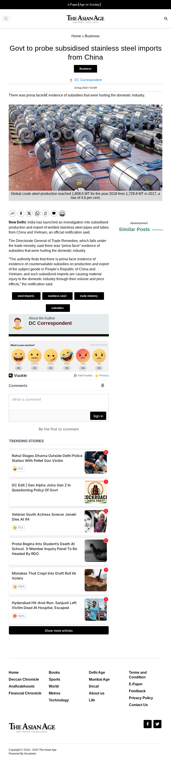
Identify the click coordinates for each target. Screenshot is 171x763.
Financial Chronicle (25, 693)
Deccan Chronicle (24, 679)
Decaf (94, 686)
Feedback (137, 691)
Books (54, 672)
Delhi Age (97, 672)
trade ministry (89, 296)
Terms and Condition (138, 675)
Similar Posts (134, 229)
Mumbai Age (99, 679)
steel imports (26, 296)
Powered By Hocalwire (22, 753)
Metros (54, 693)
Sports (54, 679)
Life (92, 700)
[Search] (166, 19)
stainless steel (57, 296)
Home (14, 672)
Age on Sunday (89, 4)
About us (96, 693)
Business (85, 68)
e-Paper (73, 4)
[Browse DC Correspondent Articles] (17, 323)
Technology (59, 700)
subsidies (57, 308)
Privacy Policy (141, 698)
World (54, 686)
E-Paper (135, 684)
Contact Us (138, 705)
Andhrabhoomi (21, 686)
